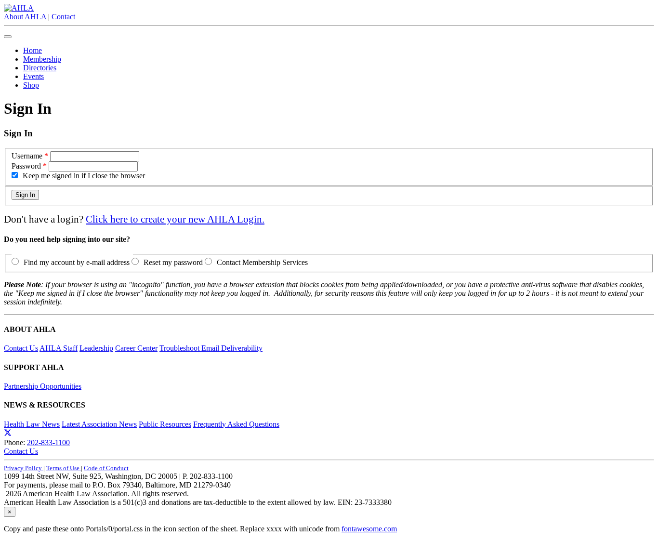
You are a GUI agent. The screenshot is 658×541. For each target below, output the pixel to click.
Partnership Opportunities (42, 386)
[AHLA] (19, 8)
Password (26, 166)
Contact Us (21, 348)
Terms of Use (63, 468)
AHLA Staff (58, 348)
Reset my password (173, 262)
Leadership (96, 348)
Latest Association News (99, 424)
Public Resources (165, 424)
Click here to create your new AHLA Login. (175, 218)
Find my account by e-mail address (77, 262)
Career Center (136, 348)
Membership (42, 59)
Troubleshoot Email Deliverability (211, 348)
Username (27, 156)
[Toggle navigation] (8, 36)
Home (32, 50)
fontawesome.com (369, 529)
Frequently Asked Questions (236, 424)
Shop (31, 85)
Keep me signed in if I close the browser (84, 176)
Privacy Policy (23, 468)
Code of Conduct (106, 468)
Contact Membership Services (262, 262)
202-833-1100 (48, 442)
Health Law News (32, 424)
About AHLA (25, 17)
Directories (39, 68)
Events (33, 76)
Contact (63, 17)
